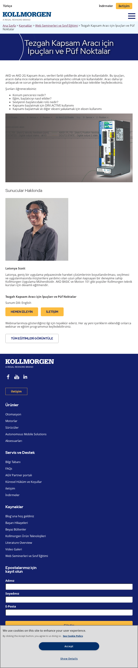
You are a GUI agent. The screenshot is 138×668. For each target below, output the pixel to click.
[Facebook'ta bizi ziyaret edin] (8, 377)
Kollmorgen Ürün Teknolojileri (25, 536)
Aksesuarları (13, 441)
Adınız (9, 581)
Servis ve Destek (20, 453)
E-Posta (10, 606)
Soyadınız (12, 593)
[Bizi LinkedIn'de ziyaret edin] (26, 377)
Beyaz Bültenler (15, 529)
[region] (69, 646)
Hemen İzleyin (22, 312)
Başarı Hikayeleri (16, 523)
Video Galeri (13, 549)
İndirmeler (106, 6)
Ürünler (12, 405)
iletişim (124, 6)
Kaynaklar (25, 26)
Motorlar (11, 421)
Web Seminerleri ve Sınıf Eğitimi (56, 26)
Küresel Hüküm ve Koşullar (23, 482)
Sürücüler (12, 428)
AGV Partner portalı (18, 475)
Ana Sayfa (9, 26)
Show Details (69, 658)
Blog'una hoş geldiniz (19, 516)
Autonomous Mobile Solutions (26, 434)
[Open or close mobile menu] (131, 16)
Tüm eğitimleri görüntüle (32, 338)
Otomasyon (13, 414)
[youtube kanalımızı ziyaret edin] (17, 377)
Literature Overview (18, 543)
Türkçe (7, 6)
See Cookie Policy (73, 636)
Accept (69, 646)
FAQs (8, 469)
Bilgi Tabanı (12, 462)
